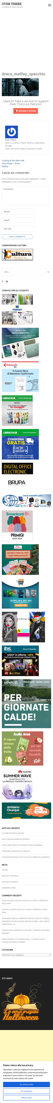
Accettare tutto (26, 1085)
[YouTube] (7, 281)
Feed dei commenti (10, 882)
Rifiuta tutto (26, 1098)
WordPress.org (9, 888)
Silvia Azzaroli (8, 901)
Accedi (5, 870)
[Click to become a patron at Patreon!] (25, 114)
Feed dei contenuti (10, 876)
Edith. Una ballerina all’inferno (16, 839)
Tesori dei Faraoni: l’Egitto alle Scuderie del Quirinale (26, 857)
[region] (26, 1082)
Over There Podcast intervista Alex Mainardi (22, 845)
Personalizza (26, 1091)
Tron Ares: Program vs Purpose (16, 851)
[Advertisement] (26, 37)
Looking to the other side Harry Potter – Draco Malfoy (13, 163)
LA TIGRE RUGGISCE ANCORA (13, 833)
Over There (12, 4)
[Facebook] (2, 281)
